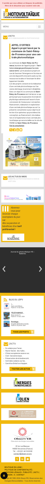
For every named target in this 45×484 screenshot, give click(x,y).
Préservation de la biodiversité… (17, 358)
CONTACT (20, 475)
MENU (6, 26)
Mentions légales (13, 472)
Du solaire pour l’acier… (14, 348)
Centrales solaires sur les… (15, 361)
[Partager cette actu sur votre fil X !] (11, 130)
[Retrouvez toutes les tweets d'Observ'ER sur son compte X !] (17, 459)
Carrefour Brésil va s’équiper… (16, 363)
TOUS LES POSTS (21, 332)
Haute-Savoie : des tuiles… (15, 351)
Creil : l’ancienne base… (14, 356)
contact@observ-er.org (23, 454)
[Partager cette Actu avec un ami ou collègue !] (20, 130)
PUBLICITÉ (27, 472)
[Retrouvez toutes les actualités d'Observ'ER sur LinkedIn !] (22, 459)
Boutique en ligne (13, 467)
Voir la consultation (16, 126)
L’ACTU (36, 472)
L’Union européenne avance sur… (17, 353)
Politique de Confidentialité (18, 469)
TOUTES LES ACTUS (21, 369)
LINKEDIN (8, 475)
